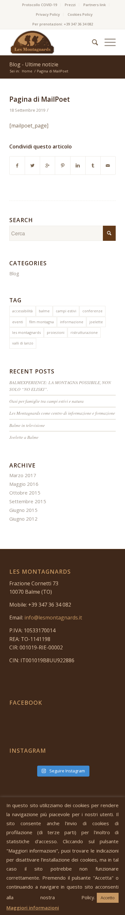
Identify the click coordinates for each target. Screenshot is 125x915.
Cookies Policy (80, 14)
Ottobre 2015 (24, 492)
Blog (14, 273)
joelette (96, 321)
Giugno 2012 (23, 518)
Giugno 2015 (23, 510)
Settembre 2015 (27, 501)
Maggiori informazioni (32, 907)
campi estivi (66, 310)
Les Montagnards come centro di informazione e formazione (62, 413)
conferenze (92, 310)
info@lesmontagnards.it (53, 617)
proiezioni (55, 332)
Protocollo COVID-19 (39, 4)
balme (44, 310)
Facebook (25, 702)
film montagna (41, 321)
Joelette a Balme (23, 437)
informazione (71, 321)
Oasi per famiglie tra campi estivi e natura (46, 401)
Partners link (94, 4)
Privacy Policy (48, 14)
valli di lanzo (22, 343)
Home (27, 71)
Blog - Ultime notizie (33, 64)
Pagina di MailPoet (39, 99)
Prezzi (70, 4)
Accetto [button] (108, 898)
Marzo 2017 (22, 475)
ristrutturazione (84, 332)
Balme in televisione (27, 425)
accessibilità (22, 310)
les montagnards (26, 332)
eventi (17, 321)
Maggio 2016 (23, 484)
